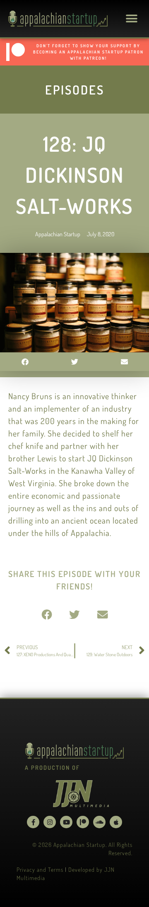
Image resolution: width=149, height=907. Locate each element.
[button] (131, 19)
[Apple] (116, 822)
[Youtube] (66, 822)
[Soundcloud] (99, 822)
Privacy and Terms (40, 869)
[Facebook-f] (33, 822)
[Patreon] (83, 822)
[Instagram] (49, 822)
